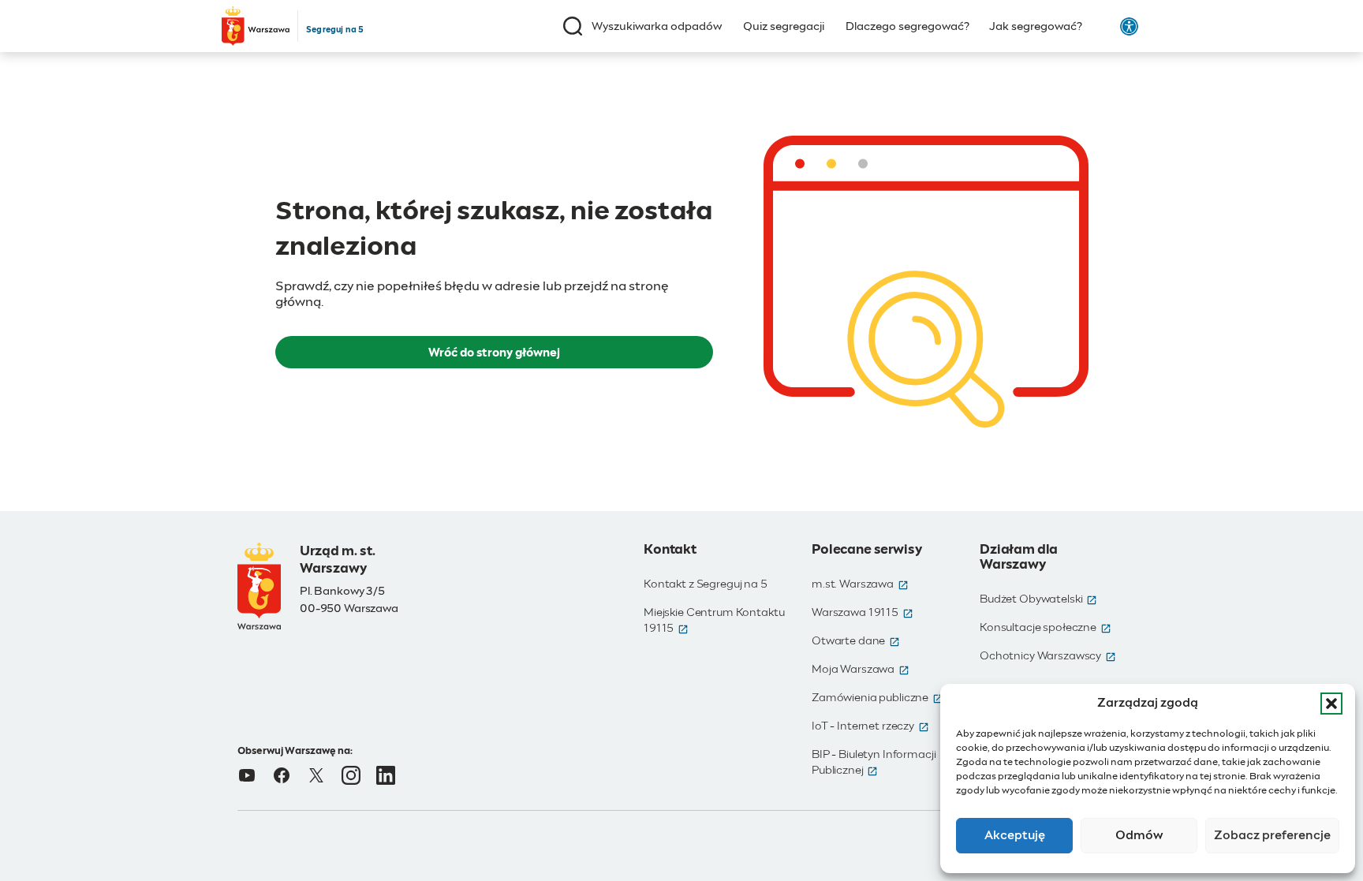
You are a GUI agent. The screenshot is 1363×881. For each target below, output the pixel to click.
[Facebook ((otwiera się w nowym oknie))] (281, 775)
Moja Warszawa (860, 669)
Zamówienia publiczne (877, 698)
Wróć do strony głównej (494, 353)
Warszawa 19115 (862, 612)
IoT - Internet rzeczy (870, 726)
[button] (1331, 703)
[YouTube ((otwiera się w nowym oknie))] (246, 775)
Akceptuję (1014, 836)
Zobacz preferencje (1272, 836)
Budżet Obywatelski (1038, 599)
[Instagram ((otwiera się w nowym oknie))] (351, 775)
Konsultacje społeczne (1045, 627)
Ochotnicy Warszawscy (1048, 656)
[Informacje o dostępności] (1129, 26)
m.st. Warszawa (860, 584)
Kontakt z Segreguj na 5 (705, 584)
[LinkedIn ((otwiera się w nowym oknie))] (385, 775)
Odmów (1139, 836)
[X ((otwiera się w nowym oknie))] (316, 775)
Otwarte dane (856, 641)
